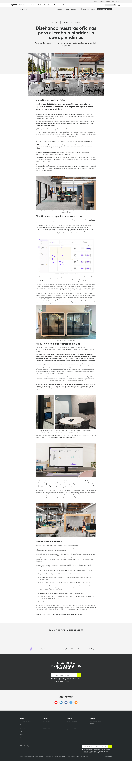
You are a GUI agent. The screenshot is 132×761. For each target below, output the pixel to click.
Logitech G (101, 1)
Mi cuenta (119, 5)
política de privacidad (94, 752)
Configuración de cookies (73, 756)
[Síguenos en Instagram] (28, 746)
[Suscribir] (79, 675)
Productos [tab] (32, 5)
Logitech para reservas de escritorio (64, 437)
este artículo (77, 614)
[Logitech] (19, 5)
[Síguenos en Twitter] (25, 746)
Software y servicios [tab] (44, 5)
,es (119, 1)
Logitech (95, 1)
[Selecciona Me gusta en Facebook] (21, 746)
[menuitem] (59, 9)
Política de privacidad (60, 756)
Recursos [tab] (57, 5)
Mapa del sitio (84, 756)
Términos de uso (49, 756)
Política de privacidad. (64, 681)
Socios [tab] (65, 5)
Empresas (108, 1)
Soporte (112, 1)
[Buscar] (110, 5)
